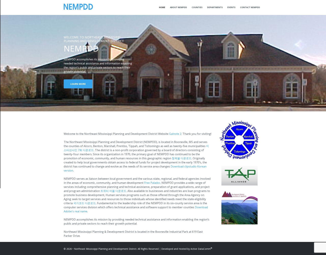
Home (162, 7)
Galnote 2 (175, 134)
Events (231, 7)
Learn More (78, 84)
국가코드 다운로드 (84, 203)
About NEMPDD (178, 7)
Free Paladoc (152, 183)
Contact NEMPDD (250, 7)
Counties (197, 7)
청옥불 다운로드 (182, 158)
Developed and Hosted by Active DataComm (186, 248)
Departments (215, 7)
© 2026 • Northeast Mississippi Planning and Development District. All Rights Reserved (111, 248)
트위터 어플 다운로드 (113, 191)
